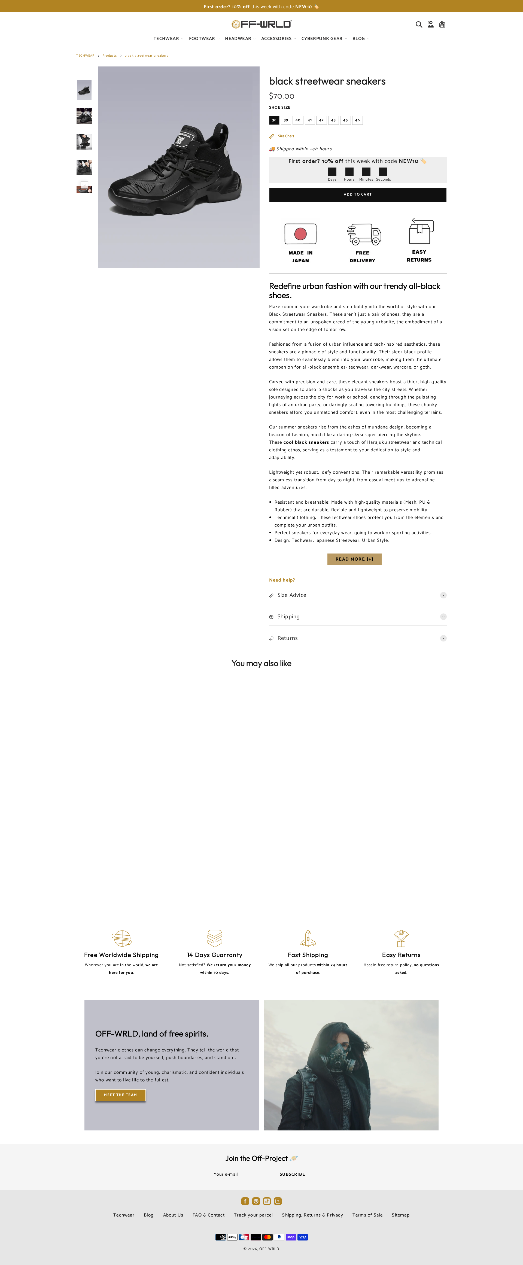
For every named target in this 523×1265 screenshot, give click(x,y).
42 (321, 120)
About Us (173, 1215)
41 (310, 120)
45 (345, 120)
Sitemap (400, 1215)
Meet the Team (120, 1095)
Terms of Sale (367, 1215)
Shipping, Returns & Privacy (312, 1215)
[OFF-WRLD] (261, 24)
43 (333, 120)
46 (357, 120)
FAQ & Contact (209, 1215)
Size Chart (285, 136)
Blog (149, 1215)
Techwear (124, 1215)
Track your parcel (253, 1215)
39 (286, 120)
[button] (84, 74)
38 (274, 120)
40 (298, 120)
